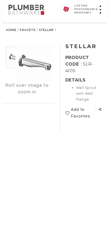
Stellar (46, 30)
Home (11, 30)
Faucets (27, 30)
